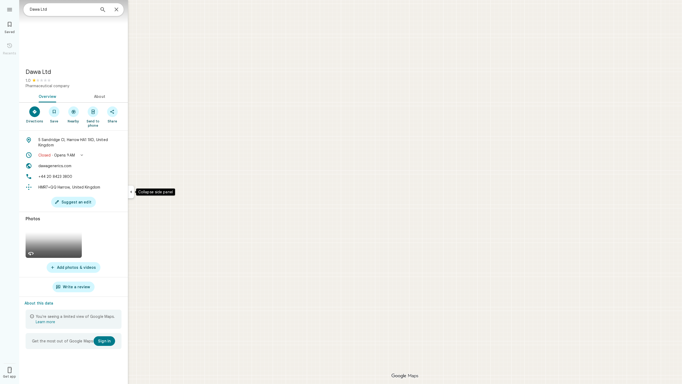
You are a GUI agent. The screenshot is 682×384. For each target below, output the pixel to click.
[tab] (46, 96)
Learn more (45, 321)
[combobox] (62, 9)
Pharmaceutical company (47, 85)
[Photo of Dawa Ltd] (73, 32)
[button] (73, 155)
